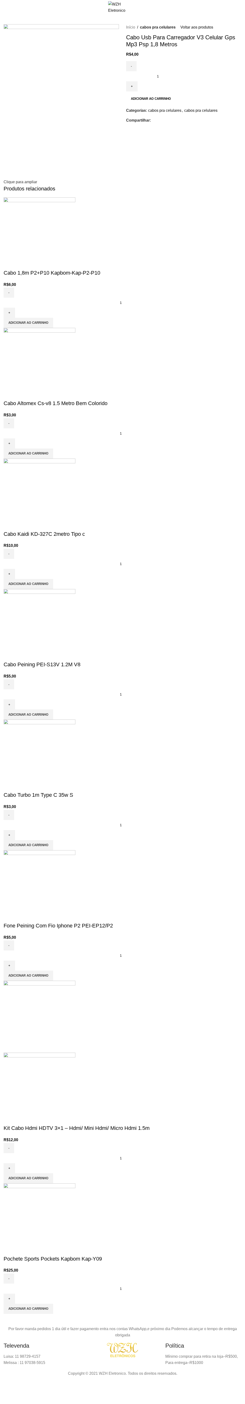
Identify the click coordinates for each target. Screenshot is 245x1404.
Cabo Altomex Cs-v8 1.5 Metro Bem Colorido (55, 403)
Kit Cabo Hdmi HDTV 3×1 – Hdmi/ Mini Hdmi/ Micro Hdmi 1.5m (77, 1128)
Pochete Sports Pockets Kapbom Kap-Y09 (53, 1259)
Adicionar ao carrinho (151, 98)
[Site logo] (122, 7)
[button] (28, 323)
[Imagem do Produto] (39, 1088)
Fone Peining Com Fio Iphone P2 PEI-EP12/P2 (58, 926)
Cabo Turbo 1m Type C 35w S (38, 795)
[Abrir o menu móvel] (8, 7)
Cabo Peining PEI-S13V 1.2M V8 (42, 664)
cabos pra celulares (158, 27)
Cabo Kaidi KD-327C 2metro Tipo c (44, 534)
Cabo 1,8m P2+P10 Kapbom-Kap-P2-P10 (52, 273)
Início (130, 27)
